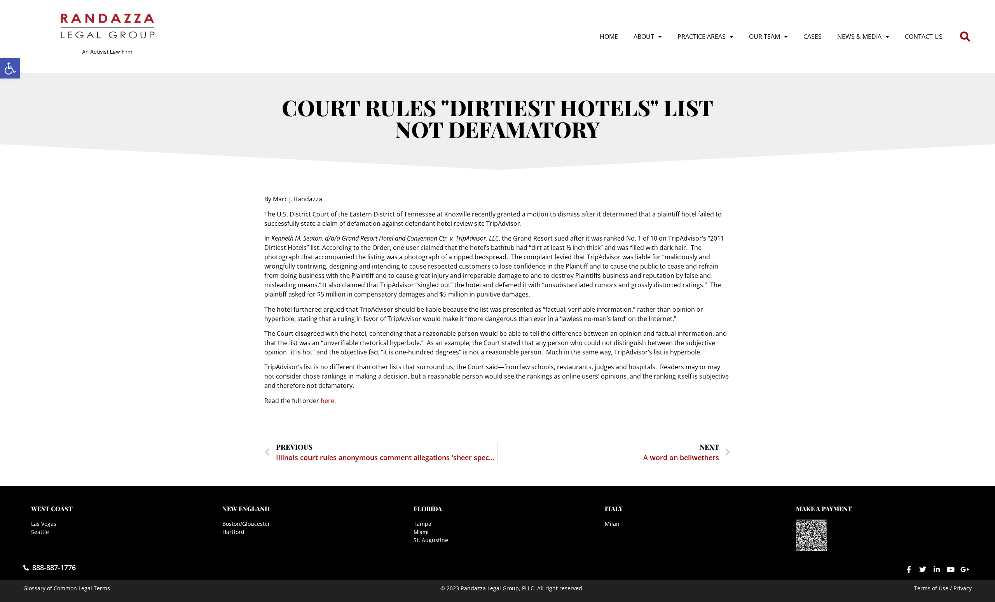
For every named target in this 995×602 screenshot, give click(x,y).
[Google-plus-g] (965, 569)
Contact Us (924, 36)
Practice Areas (701, 36)
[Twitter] (923, 569)
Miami (421, 532)
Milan (612, 523)
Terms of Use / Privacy (943, 588)
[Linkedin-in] (937, 569)
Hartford (233, 532)
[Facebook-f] (909, 569)
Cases (812, 36)
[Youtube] (951, 569)
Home (609, 36)
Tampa (422, 523)
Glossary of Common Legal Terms (66, 588)
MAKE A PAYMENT (824, 508)
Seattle (40, 532)
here (327, 400)
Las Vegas (43, 523)
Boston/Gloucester (246, 523)
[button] (10, 68)
